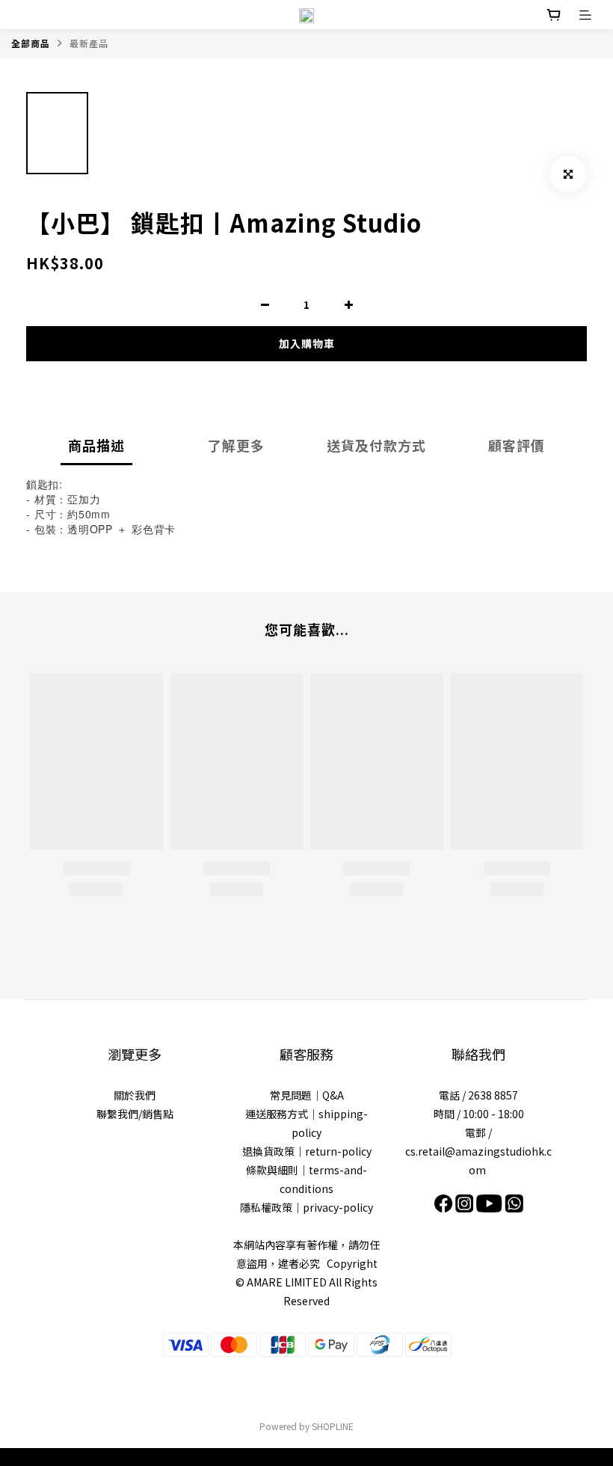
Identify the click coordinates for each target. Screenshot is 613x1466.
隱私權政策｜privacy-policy (306, 1207)
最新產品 (89, 43)
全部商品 (30, 43)
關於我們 (134, 1095)
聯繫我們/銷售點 (134, 1113)
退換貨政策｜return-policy (307, 1151)
